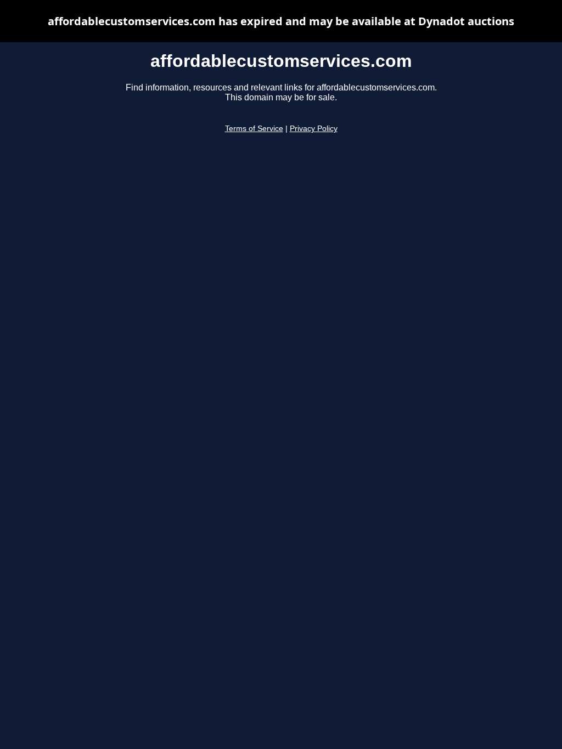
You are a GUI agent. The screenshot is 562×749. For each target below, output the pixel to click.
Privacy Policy (314, 128)
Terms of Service (254, 128)
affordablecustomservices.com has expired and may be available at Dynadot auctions (281, 21)
